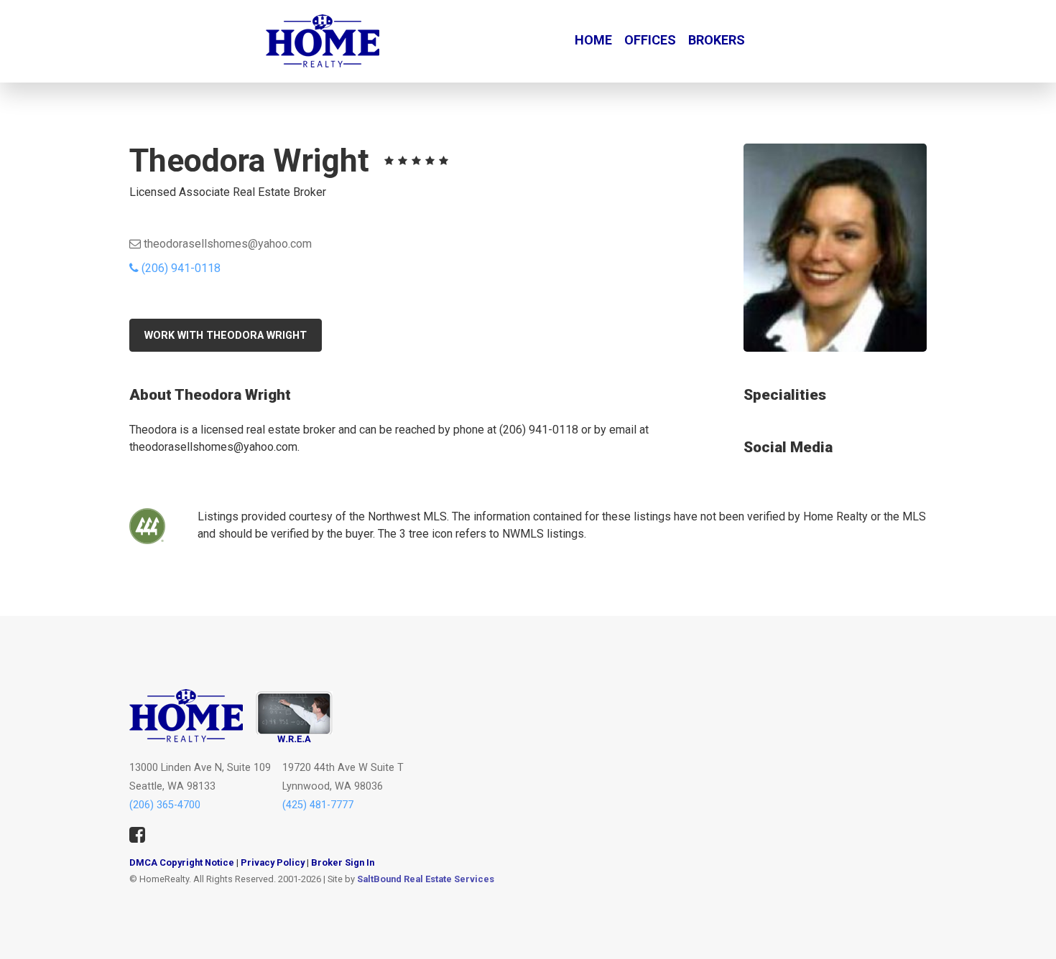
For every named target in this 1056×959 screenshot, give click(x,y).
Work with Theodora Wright (225, 335)
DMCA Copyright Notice (181, 862)
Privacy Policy (273, 862)
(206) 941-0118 (180, 268)
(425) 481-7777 (317, 805)
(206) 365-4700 (164, 805)
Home (593, 39)
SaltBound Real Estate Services (425, 879)
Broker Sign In (342, 862)
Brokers (716, 39)
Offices (650, 39)
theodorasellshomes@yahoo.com (226, 244)
